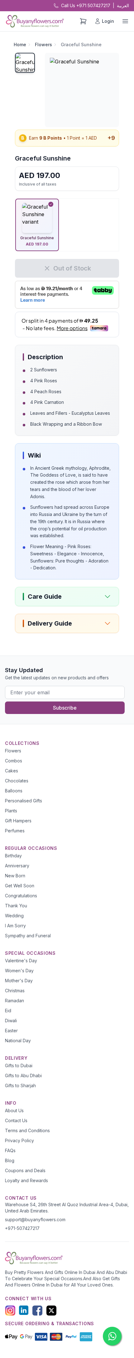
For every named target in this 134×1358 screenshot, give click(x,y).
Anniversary (17, 865)
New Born (15, 875)
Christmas (15, 990)
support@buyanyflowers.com (35, 1219)
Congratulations (21, 895)
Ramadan (14, 1000)
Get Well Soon (19, 885)
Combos (13, 760)
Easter (11, 1030)
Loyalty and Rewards (26, 1180)
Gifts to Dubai (18, 1065)
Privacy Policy (19, 1140)
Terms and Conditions (27, 1130)
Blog (9, 1160)
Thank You (16, 905)
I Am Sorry (15, 925)
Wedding (14, 915)
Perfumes (15, 830)
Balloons (13, 790)
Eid (8, 1010)
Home (20, 44)
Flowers (43, 44)
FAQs (10, 1150)
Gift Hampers (18, 820)
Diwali (11, 1020)
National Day (18, 1040)
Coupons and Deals (25, 1170)
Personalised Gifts (23, 800)
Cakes (11, 770)
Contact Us (16, 1120)
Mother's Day (19, 980)
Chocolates (16, 780)
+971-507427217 (22, 1228)
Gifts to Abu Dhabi (23, 1075)
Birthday (13, 855)
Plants (11, 810)
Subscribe (65, 708)
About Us (14, 1110)
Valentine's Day (21, 960)
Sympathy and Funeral (28, 935)
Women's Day (19, 970)
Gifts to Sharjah (20, 1085)
